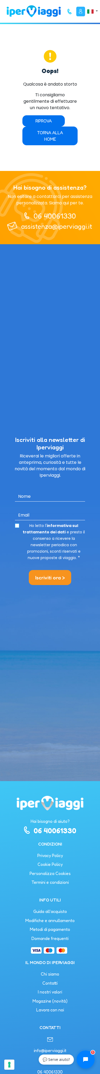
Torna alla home (50, 136)
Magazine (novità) (50, 1001)
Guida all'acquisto (50, 911)
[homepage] (33, 11)
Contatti (50, 983)
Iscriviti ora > (50, 577)
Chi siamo (50, 974)
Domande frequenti (50, 938)
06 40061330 (55, 215)
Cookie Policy (50, 864)
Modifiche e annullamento (50, 920)
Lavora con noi (50, 1009)
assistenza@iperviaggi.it (56, 226)
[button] (92, 11)
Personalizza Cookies (50, 873)
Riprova (43, 121)
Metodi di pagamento (50, 929)
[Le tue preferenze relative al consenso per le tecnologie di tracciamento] (9, 1065)
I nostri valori (50, 992)
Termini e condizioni (50, 882)
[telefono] (69, 11)
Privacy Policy (50, 855)
